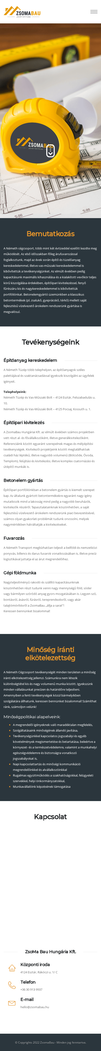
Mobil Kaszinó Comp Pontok (29, 60)
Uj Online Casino (20, 32)
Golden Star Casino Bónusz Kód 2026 (27, 104)
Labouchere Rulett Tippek (18, 187)
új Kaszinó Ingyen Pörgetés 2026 (22, 170)
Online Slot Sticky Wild (17, 87)
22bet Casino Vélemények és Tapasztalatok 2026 (33, 152)
